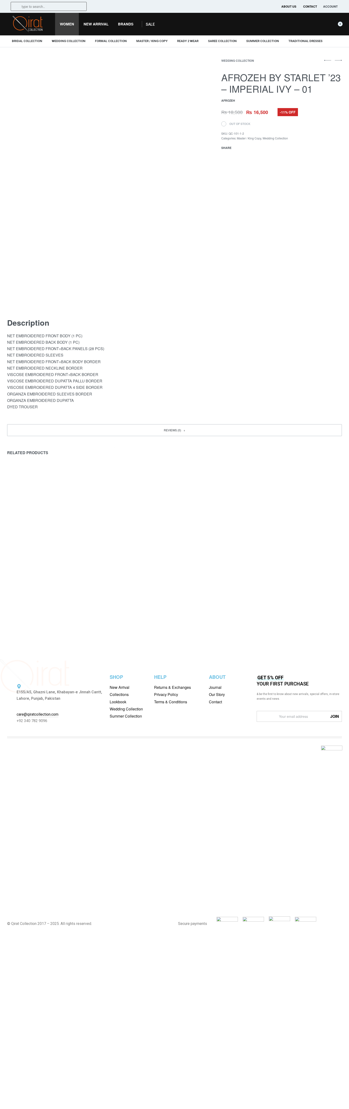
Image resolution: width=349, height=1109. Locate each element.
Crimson (14, 596)
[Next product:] (338, 62)
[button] (150, 24)
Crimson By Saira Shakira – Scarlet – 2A (45, 603)
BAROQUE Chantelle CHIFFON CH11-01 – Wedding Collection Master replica (300, 606)
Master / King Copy (249, 138)
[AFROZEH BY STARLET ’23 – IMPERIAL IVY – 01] (238, 148)
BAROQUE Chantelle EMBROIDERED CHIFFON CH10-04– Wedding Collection (217, 606)
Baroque (100, 596)
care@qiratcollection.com (37, 714)
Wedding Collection (237, 60)
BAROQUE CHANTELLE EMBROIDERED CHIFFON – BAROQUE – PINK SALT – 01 (131, 609)
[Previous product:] (327, 62)
